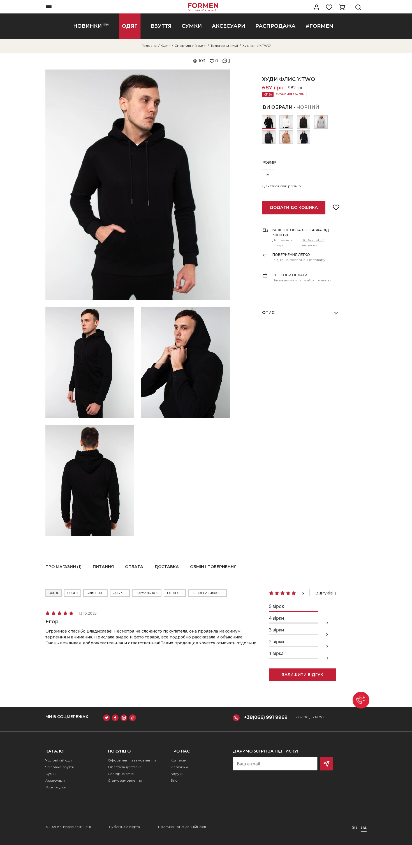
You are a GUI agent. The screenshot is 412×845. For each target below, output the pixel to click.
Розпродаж (55, 787)
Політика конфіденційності (182, 827)
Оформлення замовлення (132, 760)
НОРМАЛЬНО (146, 593)
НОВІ (72, 593)
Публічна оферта (124, 827)
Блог (174, 780)
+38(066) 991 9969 (266, 717)
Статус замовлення (125, 780)
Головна (149, 45)
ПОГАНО (174, 593)
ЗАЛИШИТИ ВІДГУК (302, 674)
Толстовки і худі (224, 45)
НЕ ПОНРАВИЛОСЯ (207, 593)
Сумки (51, 774)
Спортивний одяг (190, 45)
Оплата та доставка (125, 767)
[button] (361, 700)
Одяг (165, 45)
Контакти (178, 760)
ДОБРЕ (119, 593)
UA (364, 827)
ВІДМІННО (95, 593)
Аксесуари (55, 780)
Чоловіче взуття (59, 767)
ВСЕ (52, 593)
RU (354, 827)
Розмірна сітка (121, 774)
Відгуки (177, 774)
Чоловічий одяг (59, 760)
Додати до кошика (294, 207)
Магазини (179, 767)
